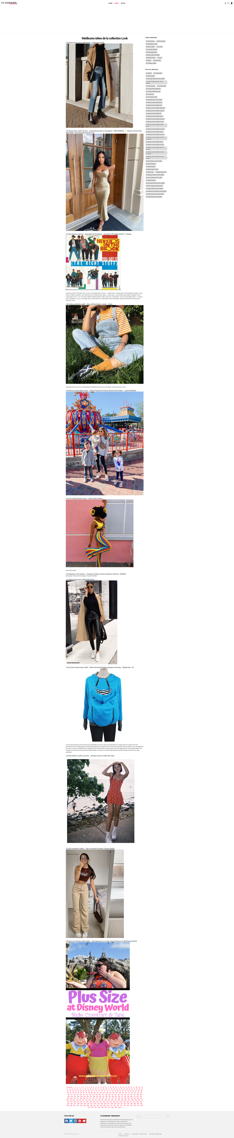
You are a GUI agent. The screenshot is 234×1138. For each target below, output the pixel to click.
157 (122, 1096)
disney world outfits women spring (155, 148)
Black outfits (151, 47)
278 (135, 1105)
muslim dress (151, 180)
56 (132, 1089)
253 (128, 1103)
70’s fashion (151, 41)
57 (134, 1089)
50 (117, 1089)
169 (84, 1098)
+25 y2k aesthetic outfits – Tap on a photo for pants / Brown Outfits (90, 849)
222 (100, 1102)
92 (73, 1093)
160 (131, 1096)
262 (81, 1105)
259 (71, 1105)
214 (75, 1102)
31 (67, 1089)
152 (106, 1096)
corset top (151, 94)
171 (90, 1098)
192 (80, 1100)
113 (135, 1093)
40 (90, 1089)
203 (115, 1100)
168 (81, 1098)
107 (117, 1093)
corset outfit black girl (154, 91)
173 (97, 1098)
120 (81, 1094)
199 (102, 1100)
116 (68, 1094)
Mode (123, 3)
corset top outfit (152, 97)
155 (116, 1096)
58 (137, 1089)
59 (139, 1089)
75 (104, 1091)
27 (134, 1087)
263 (84, 1105)
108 (120, 1093)
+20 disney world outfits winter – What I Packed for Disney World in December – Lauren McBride (101, 391)
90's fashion (161, 41)
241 (88, 1103)
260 (74, 1105)
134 (125, 1094)
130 (112, 1094)
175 (103, 1098)
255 (135, 1103)
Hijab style (151, 172)
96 (83, 1093)
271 (111, 1105)
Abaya (149, 73)
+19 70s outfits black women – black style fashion (84, 498)
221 (97, 1102)
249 (115, 1103)
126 (100, 1094)
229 (124, 1102)
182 (125, 1098)
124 (93, 1094)
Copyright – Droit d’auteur (139, 1134)
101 (98, 1093)
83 (125, 1091)
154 (113, 1096)
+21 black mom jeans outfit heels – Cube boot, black (85, 42)
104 (107, 1093)
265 (91, 1105)
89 (141, 1091)
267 (98, 1105)
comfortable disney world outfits (154, 82)
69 (89, 1091)
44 (101, 1089)
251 (122, 1103)
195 (89, 1100)
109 (123, 1093)
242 (91, 1103)
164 (68, 1098)
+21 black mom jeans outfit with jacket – (81, 579)
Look (116, 3)
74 (102, 1091)
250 (118, 1103)
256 (138, 1103)
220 (94, 1102)
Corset (160, 47)
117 (71, 1094)
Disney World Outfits (153, 55)
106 (114, 1093)
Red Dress (158, 60)
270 (108, 1105)
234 (141, 1102)
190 (74, 1100)
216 (81, 1102)
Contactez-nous (123, 1136)
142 (75, 1096)
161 (134, 1096)
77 (110, 1091)
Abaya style (151, 76)
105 (110, 1093)
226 (114, 1102)
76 (107, 1091)
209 (136, 1100)
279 (138, 1105)
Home (110, 3)
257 (141, 1103)
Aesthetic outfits (152, 44)
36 (80, 1089)
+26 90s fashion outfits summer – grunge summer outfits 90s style (90, 756)
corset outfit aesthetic (154, 89)
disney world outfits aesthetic (156, 108)
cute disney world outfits (155, 100)
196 (93, 1100)
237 (75, 1103)
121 (84, 1094)
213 (72, 1102)
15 (103, 1087)
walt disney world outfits (155, 197)
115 (141, 1093)
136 (131, 1094)
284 (99, 1107)
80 (118, 1091)
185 (135, 1098)
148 (94, 1096)
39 (88, 1089)
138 (138, 1094)
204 (119, 1100)
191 (77, 1100)
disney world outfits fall (154, 113)
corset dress (151, 86)
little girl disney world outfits (156, 175)
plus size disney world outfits (156, 183)
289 (116, 1107)
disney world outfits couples (156, 111)
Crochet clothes (152, 49)
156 (119, 1096)
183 (128, 1098)
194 (86, 1100)
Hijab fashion (151, 166)
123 (90, 1094)
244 (98, 1103)
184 (132, 1098)
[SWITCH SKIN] (231, 3)
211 (142, 1100)
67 (83, 1091)
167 (78, 1098)
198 (99, 1100)
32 (69, 1089)
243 (95, 1103)
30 (142, 1087)
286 (106, 1107)
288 (112, 1107)
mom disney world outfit (155, 177)
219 (91, 1102)
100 (95, 1093)
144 (81, 1096)
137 (134, 1094)
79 (115, 1091)
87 (136, 1091)
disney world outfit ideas (155, 102)
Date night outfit (152, 52)
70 (91, 1091)
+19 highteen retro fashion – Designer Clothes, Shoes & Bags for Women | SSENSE (96, 574)
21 (118, 1087)
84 (128, 1091)
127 (103, 1094)
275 (125, 1105)
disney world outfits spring (155, 132)
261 (78, 1105)
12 (96, 1087)
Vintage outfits (152, 63)
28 (136, 1087)
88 (138, 1091)
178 (113, 1098)
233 (137, 1102)
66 (81, 1091)
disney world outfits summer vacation (155, 138)
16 (105, 1087)
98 (89, 1093)
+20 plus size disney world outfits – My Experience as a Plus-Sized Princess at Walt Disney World (101, 941)
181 (122, 1098)
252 (125, 1103)
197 (96, 1100)
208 (132, 1100)
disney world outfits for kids (156, 122)
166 (74, 1098)
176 (106, 1098)
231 (131, 1102)
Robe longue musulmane (155, 186)
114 (138, 1093)
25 (128, 1087)
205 (122, 1100)
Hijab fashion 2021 (153, 169)
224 (107, 1102)
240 (85, 1103)
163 (141, 1096)
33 (72, 1089)
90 (68, 1093)
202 (112, 1100)
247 (108, 1103)
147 (91, 1096)
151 (103, 1096)
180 (119, 1098)
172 (94, 1098)
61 (68, 1091)
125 (96, 1094)
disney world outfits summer (156, 134)
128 (106, 1094)
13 (98, 1087)
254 (131, 1103)
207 (129, 1100)
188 (67, 1100)
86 (133, 1091)
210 (139, 1100)
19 (113, 1087)
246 (105, 1103)
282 (92, 1107)
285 (102, 1107)
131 (115, 1094)
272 (114, 1105)
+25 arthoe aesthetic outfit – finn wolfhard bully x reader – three (89, 304)
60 (142, 1089)
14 (101, 1087)
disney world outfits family (155, 116)
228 (121, 1102)
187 (141, 1098)
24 (126, 1087)
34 (75, 1089)
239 (82, 1103)
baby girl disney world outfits (156, 79)
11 (93, 1087)
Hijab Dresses (152, 164)
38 (85, 1089)
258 (68, 1105)
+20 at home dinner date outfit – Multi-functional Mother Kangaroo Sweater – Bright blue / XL (100, 667)
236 (71, 1103)
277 (131, 1105)
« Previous (69, 1087)
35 (77, 1089)
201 (109, 1100)
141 (72, 1096)
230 (127, 1102)
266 (94, 1105)
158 (125, 1096)
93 (76, 1093)
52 (121, 1089)
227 (117, 1102)
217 (84, 1102)
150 (100, 1096)
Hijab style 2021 (161, 172)
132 (119, 1094)
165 (71, 1098)
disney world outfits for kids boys (155, 125)
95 (81, 1093)
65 (78, 1091)
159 (128, 1096)
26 (131, 1087)
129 (109, 1094)
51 (119, 1089)
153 (110, 1096)
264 (88, 1105)
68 (86, 1091)
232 (134, 1102)
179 (116, 1098)
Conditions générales (155, 1134)
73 (99, 1091)
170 (87, 1098)
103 (104, 1093)
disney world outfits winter (155, 142)
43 (98, 1089)
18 (110, 1087)
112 (132, 1093)
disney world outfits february (156, 119)
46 (106, 1089)
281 (89, 1107)
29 (139, 1087)
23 (123, 1087)
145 (84, 1096)
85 (131, 1091)
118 (74, 1094)
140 (69, 1096)
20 (115, 1087)
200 (105, 1100)
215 (78, 1102)
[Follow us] (225, 3)
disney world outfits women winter (155, 157)
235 (68, 1103)
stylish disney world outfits (155, 188)
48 (111, 1089)
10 (91, 1087)
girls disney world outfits (155, 161)
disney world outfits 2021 (155, 105)
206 (125, 1100)
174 (100, 1098)
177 (109, 1098)
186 (138, 1098)
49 (114, 1089)
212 (68, 1102)
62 (70, 1091)
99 (91, 1093)
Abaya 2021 (158, 73)
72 (96, 1091)
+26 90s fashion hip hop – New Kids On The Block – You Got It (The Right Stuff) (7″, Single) (98, 234)
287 (109, 1107)
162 (137, 1096)
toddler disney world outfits (156, 194)
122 (87, 1094)
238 (78, 1103)
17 (108, 1087)
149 (97, 1096)
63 (73, 1091)
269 (104, 1105)
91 (70, 1093)
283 (96, 1107)
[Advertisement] (117, 20)
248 (112, 1103)
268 (101, 1105)
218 (87, 1102)
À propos (127, 1134)
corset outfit (162, 86)
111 (129, 1093)
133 (122, 1094)
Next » (120, 1107)
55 (129, 1089)
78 (112, 1091)
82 (123, 1091)
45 (103, 1089)
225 (111, 1102)
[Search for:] (153, 1116)
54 (127, 1089)
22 (121, 1087)
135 (128, 1094)
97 (86, 1093)
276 (128, 1105)
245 (102, 1103)
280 (141, 1105)
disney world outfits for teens (156, 129)
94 (78, 1093)
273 (118, 1105)
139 (141, 1094)
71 (94, 1091)
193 (83, 1100)
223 (104, 1102)
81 (120, 1091)
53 (124, 1089)
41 (93, 1089)
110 (126, 1093)
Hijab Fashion (151, 58)
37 (82, 1089)
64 (76, 1091)
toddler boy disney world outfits (157, 191)
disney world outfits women (156, 144)
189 (71, 1100)
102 (101, 1093)
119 (77, 1094)
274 (121, 1105)
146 (88, 1096)
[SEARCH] (228, 3)
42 (96, 1089)
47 (109, 1089)
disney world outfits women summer (155, 153)
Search (168, 1117)
